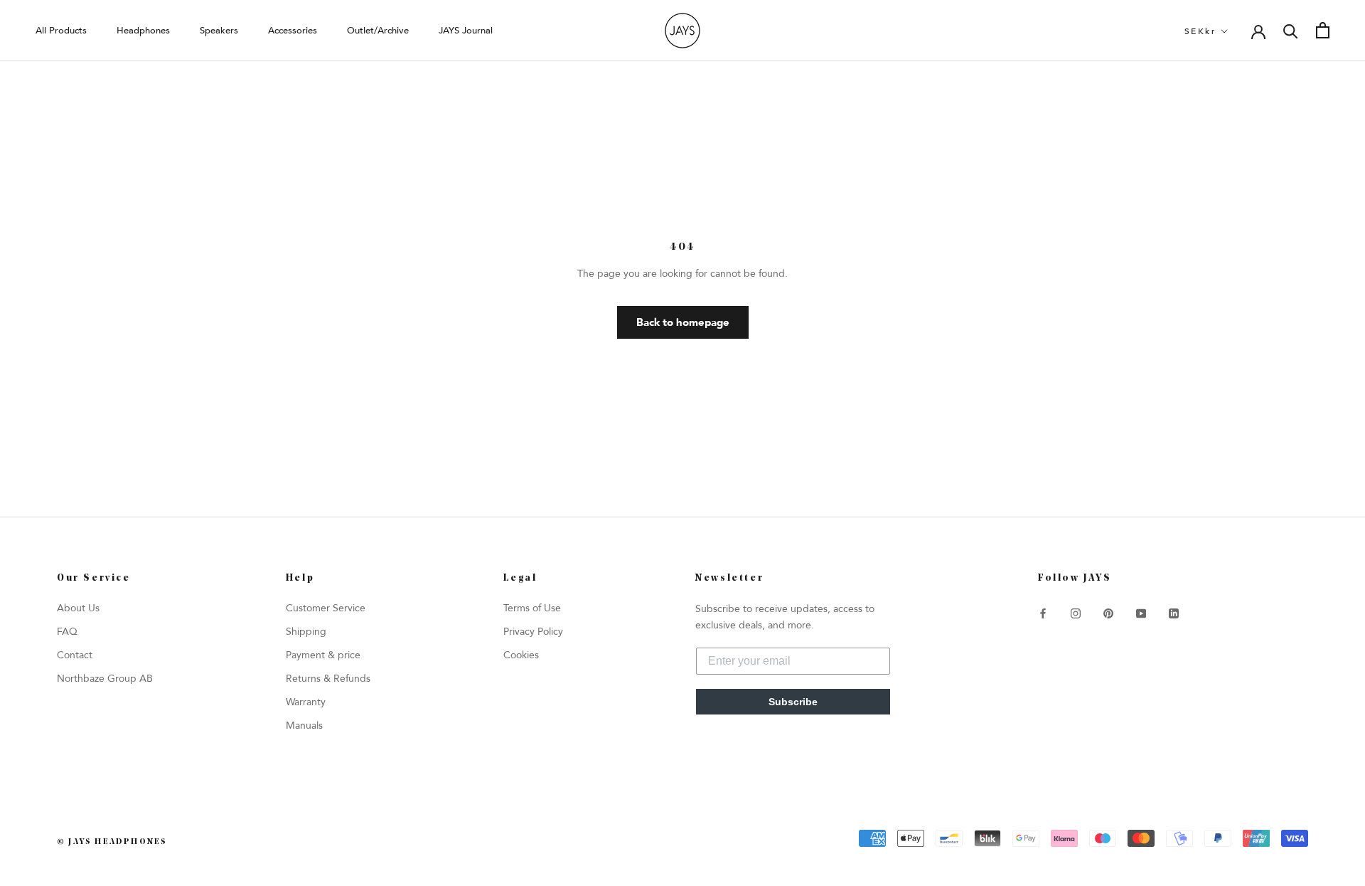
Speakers (219, 30)
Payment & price (323, 655)
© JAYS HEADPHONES (112, 842)
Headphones (143, 30)
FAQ (67, 631)
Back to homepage (682, 322)
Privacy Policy (533, 631)
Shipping (306, 631)
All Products (61, 30)
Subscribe (793, 701)
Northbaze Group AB (105, 678)
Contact (74, 655)
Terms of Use (532, 608)
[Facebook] (1043, 613)
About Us (78, 608)
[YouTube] (1141, 613)
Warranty (306, 702)
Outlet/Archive (378, 30)
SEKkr (1200, 31)
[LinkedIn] (1174, 613)
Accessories (292, 30)
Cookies (521, 655)
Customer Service (325, 608)
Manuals (304, 725)
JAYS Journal (466, 30)
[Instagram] (1076, 613)
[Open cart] (1322, 30)
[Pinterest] (1108, 613)
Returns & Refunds (328, 678)
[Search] (1290, 30)
